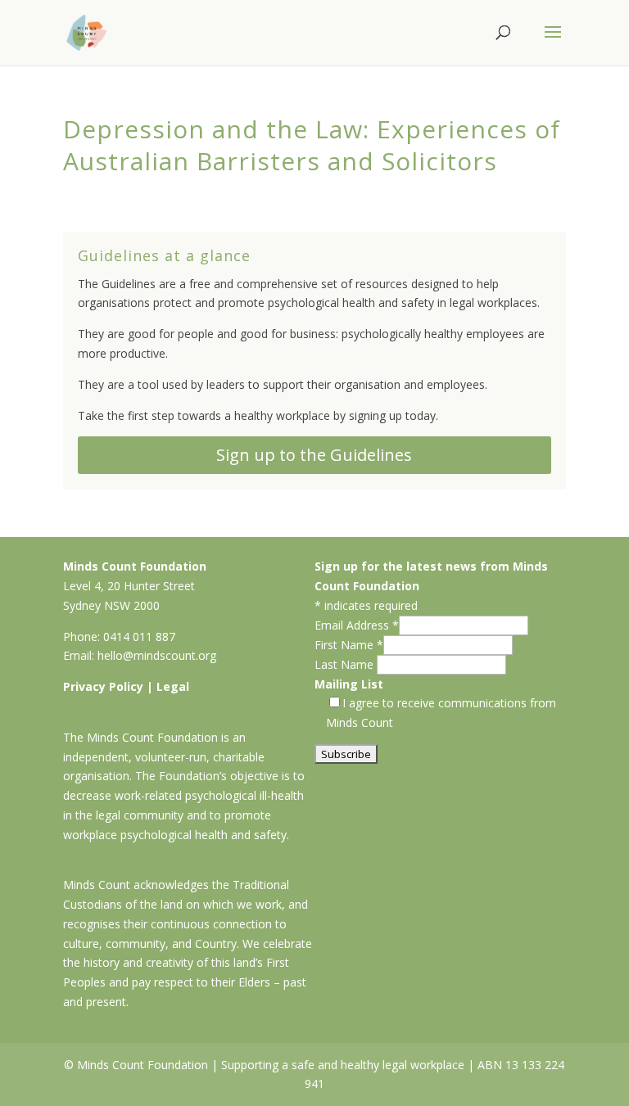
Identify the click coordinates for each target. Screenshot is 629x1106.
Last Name (345, 664)
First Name (348, 644)
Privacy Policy (103, 686)
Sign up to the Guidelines (314, 455)
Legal (172, 686)
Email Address (356, 625)
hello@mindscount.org (156, 655)
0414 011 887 (139, 636)
